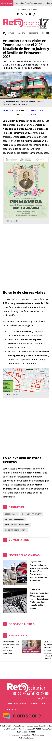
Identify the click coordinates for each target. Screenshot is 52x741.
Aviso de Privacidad (17, 703)
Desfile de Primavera (31, 514)
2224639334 (29, 732)
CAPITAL (21, 33)
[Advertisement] (26, 261)
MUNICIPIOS (8, 111)
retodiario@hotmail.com (33, 735)
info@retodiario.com (26, 738)
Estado (44, 703)
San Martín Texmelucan (15, 530)
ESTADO (11, 33)
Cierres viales (11, 514)
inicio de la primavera (14, 519)
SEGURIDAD (33, 33)
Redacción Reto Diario (38, 113)
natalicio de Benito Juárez (17, 525)
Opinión (33, 703)
